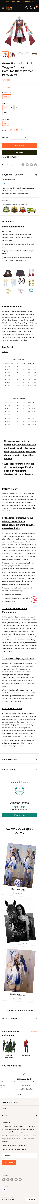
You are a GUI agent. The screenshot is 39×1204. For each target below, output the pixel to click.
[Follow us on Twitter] (7, 1179)
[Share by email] (35, 164)
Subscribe (9, 1162)
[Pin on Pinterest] (27, 164)
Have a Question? (10, 1018)
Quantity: (5, 137)
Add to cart (19, 145)
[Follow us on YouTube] (20, 1179)
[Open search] (26, 7)
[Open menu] (3, 8)
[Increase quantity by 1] (25, 137)
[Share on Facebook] (22, 164)
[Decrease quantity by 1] (12, 137)
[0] (35, 7)
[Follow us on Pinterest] (16, 1179)
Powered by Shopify (8, 1199)
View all (34, 1032)
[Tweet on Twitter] (31, 164)
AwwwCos (6, 80)
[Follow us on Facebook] (3, 1179)
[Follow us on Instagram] (11, 1179)
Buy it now (19, 152)
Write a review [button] (19, 815)
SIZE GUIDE (6, 87)
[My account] (31, 7)
